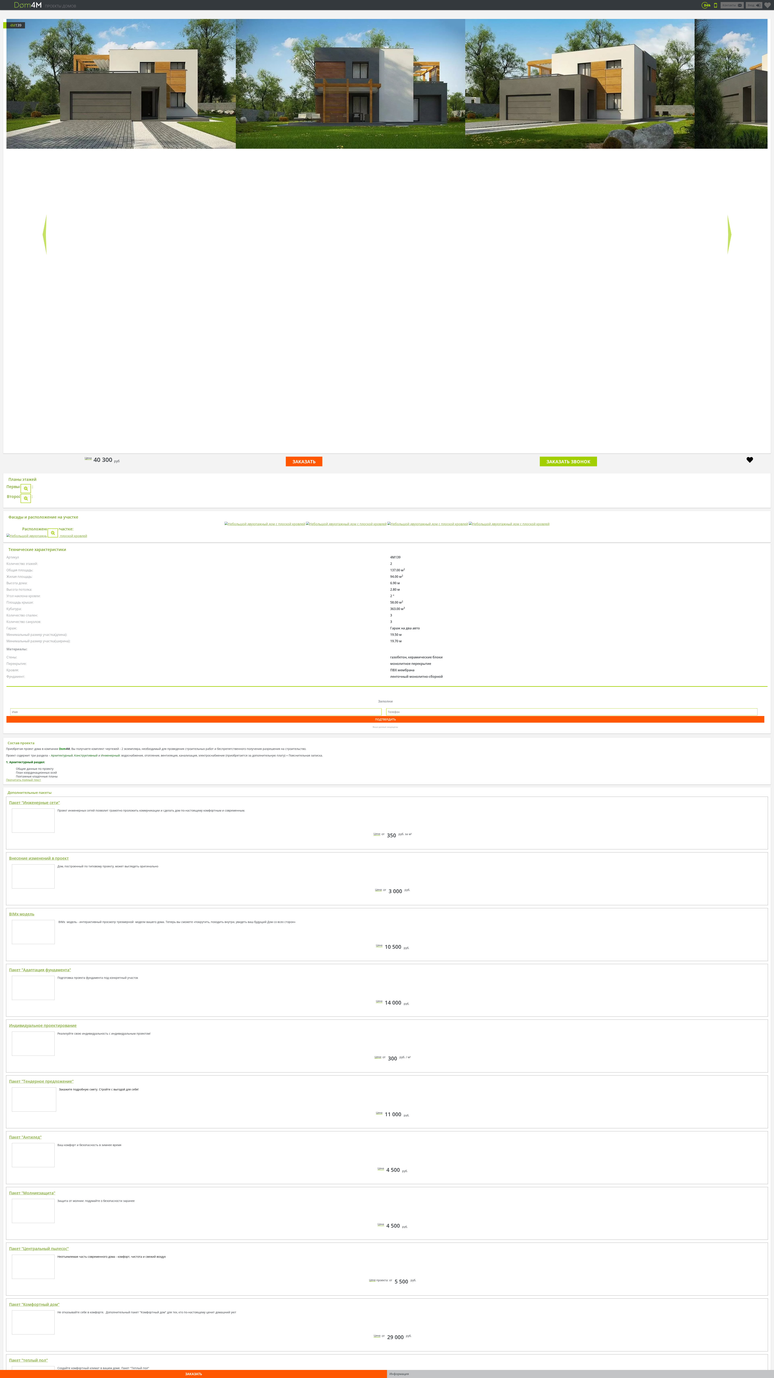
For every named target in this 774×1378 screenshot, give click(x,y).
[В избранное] (750, 460)
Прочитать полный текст (23, 1015)
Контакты (729, 5)
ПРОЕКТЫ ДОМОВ (60, 6)
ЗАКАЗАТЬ (304, 461)
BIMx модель (21, 1149)
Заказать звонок (568, 461)
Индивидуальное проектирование (43, 1261)
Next (729, 234)
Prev (44, 234)
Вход (751, 5)
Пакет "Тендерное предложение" (41, 1317)
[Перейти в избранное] (767, 3)
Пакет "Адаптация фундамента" (40, 1205)
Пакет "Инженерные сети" (34, 1038)
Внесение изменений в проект (39, 1093)
